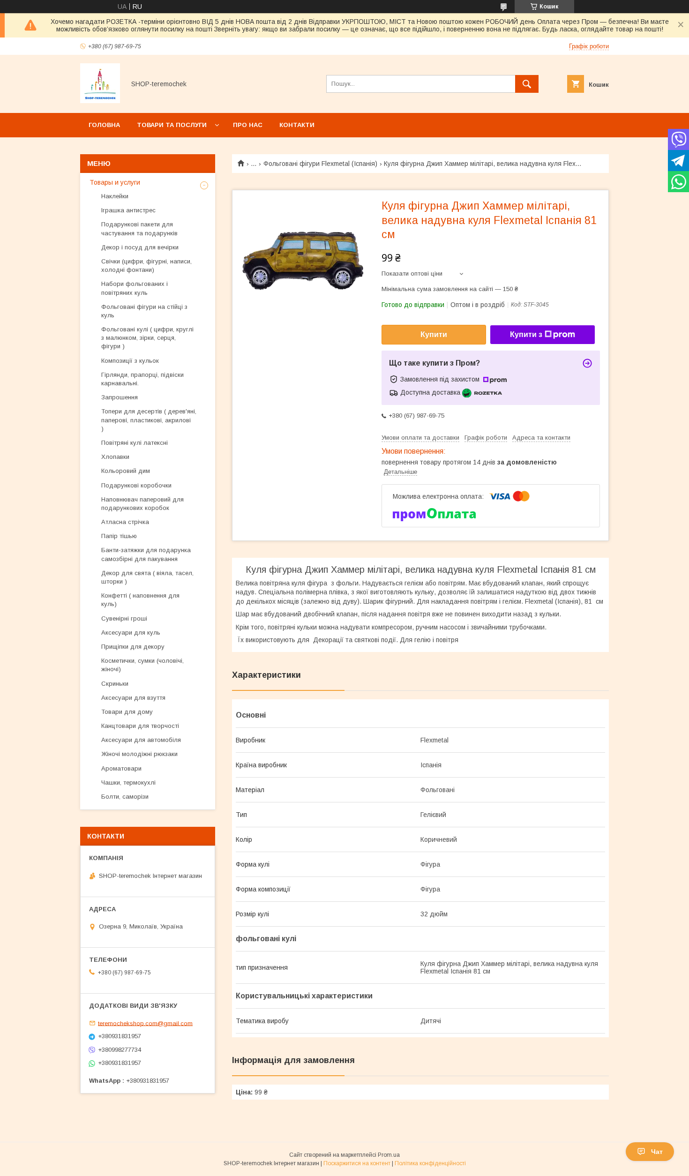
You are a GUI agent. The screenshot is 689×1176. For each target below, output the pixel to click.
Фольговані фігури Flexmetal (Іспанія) (320, 163)
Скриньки (114, 683)
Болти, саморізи (125, 796)
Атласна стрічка (125, 521)
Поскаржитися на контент (356, 1163)
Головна (104, 124)
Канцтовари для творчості (140, 725)
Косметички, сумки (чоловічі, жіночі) (142, 665)
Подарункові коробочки (136, 485)
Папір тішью (119, 535)
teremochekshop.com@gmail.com (145, 1022)
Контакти (297, 124)
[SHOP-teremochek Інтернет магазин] (100, 101)
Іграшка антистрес (128, 210)
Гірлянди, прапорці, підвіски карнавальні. (142, 379)
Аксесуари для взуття (133, 697)
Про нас (247, 124)
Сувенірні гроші (124, 618)
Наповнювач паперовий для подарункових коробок (142, 503)
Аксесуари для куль (130, 632)
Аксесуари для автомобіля (141, 739)
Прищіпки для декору (133, 646)
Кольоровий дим (125, 470)
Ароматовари (121, 768)
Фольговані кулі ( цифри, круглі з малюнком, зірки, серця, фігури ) (147, 338)
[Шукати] (527, 84)
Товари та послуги (172, 124)
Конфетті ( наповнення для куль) (140, 599)
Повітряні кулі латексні (134, 442)
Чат (657, 1151)
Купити (433, 334)
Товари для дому (127, 711)
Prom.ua (389, 1155)
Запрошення (119, 397)
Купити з (526, 334)
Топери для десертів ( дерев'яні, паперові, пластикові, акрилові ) (148, 420)
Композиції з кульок (130, 360)
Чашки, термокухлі (128, 782)
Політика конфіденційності (430, 1163)
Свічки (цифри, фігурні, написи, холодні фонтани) (146, 265)
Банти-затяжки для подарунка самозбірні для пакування (146, 554)
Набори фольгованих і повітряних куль (134, 288)
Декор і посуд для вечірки (140, 247)
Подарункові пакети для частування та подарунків (139, 228)
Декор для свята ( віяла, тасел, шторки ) (147, 577)
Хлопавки (115, 456)
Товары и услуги (115, 182)
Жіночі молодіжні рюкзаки (139, 753)
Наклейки (114, 196)
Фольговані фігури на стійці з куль (144, 311)
